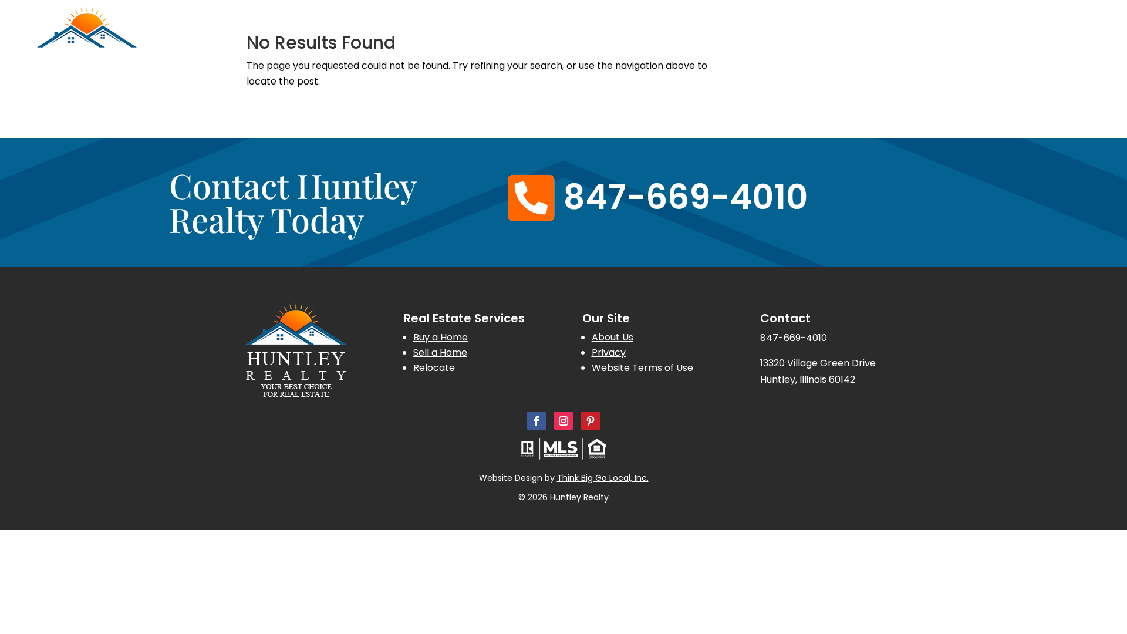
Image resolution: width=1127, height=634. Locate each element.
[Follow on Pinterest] (590, 421)
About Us (878, 44)
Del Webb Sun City (801, 44)
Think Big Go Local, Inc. (603, 478)
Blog (1017, 44)
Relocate (434, 368)
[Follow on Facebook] (536, 421)
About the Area (958, 44)
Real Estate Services (687, 44)
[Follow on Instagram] (563, 421)
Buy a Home (440, 337)
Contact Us (1066, 44)
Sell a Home (440, 352)
